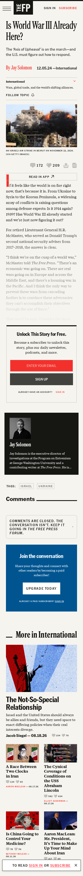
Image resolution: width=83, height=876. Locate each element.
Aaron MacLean (16, 786)
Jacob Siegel (16, 735)
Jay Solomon (21, 68)
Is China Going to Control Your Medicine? (22, 839)
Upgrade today (41, 588)
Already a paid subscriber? (41, 601)
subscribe (60, 865)
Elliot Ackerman (55, 801)
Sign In (50, 8)
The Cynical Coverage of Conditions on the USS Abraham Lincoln (57, 778)
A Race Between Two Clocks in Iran (21, 771)
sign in (36, 865)
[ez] (7, 8)
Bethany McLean (16, 853)
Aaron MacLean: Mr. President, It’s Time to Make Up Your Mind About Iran (60, 843)
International (66, 68)
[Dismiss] (76, 865)
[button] (36, 165)
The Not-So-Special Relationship (32, 703)
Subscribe (68, 8)
